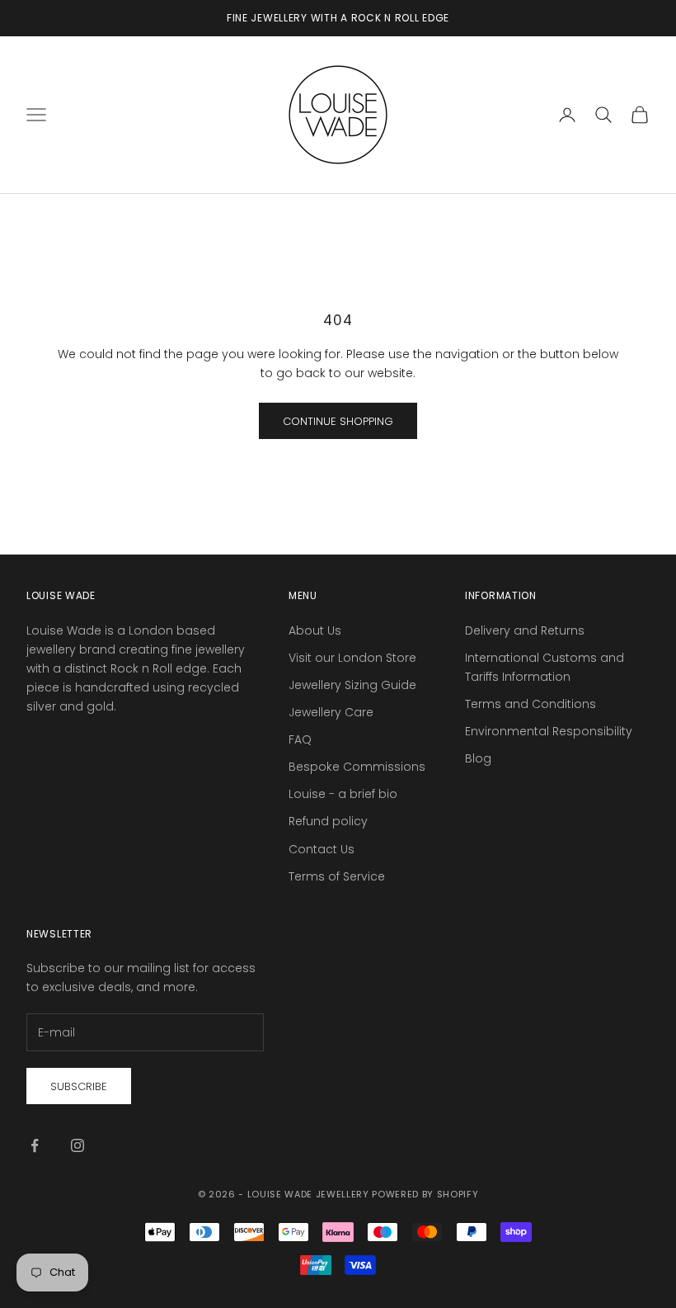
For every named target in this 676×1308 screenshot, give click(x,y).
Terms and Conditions (530, 704)
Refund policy (328, 821)
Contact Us (321, 849)
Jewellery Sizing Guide (352, 685)
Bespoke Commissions (357, 766)
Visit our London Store (352, 657)
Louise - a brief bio (343, 794)
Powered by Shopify (425, 1194)
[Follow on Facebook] (34, 1145)
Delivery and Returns (524, 630)
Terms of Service (337, 876)
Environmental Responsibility (548, 731)
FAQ (300, 739)
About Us (315, 630)
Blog (478, 758)
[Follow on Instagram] (77, 1145)
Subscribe (78, 1086)
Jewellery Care (331, 712)
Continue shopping (338, 421)
